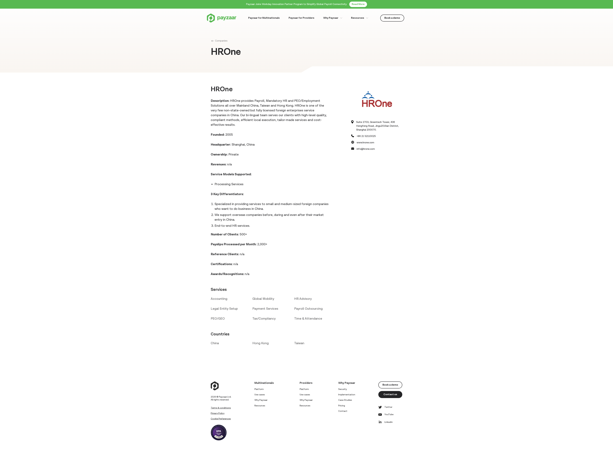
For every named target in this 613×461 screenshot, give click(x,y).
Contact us (390, 394)
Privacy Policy (217, 413)
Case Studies (345, 400)
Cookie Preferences (221, 418)
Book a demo (392, 18)
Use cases (259, 394)
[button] (332, 17)
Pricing (341, 405)
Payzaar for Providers (301, 17)
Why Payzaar (330, 17)
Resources (357, 17)
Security (342, 389)
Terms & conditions (221, 408)
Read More (358, 4)
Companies (221, 41)
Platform (259, 389)
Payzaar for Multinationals (264, 17)
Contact (342, 411)
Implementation (346, 394)
